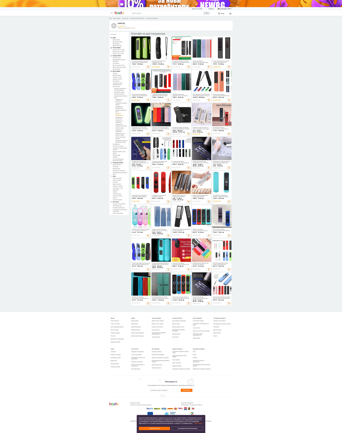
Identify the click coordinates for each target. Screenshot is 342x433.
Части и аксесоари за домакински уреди (118, 159)
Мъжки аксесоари (117, 45)
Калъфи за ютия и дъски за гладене (120, 134)
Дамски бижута (117, 164)
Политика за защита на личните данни (140, 405)
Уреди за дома (116, 155)
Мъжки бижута (116, 168)
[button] (112, 13)
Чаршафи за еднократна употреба (181, 369)
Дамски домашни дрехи (137, 336)
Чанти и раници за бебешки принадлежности (159, 333)
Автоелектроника (117, 205)
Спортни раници (156, 337)
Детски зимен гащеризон (137, 333)
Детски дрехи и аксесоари (119, 67)
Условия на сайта (135, 402)
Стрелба (115, 192)
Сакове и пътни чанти (118, 53)
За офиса (115, 157)
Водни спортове (117, 184)
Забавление (116, 190)
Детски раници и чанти (119, 65)
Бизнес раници (155, 330)
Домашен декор (117, 75)
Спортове (115, 182)
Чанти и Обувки (156, 318)
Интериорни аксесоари (119, 207)
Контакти (113, 336)
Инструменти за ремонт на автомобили (138, 358)
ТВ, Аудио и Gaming (157, 351)
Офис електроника (156, 367)
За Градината (116, 144)
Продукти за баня (117, 77)
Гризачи (195, 357)
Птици (194, 354)
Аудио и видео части (157, 364)
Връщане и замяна (115, 342)
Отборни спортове (117, 199)
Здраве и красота (177, 349)
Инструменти (116, 81)
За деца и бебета (177, 318)
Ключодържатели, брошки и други (120, 173)
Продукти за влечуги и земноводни (198, 361)
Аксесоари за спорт (118, 188)
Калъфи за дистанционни (152, 18)
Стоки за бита (125, 18)
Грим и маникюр (176, 362)
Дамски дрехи (116, 39)
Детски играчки (117, 57)
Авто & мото (134, 349)
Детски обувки (116, 69)
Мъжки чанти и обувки (118, 51)
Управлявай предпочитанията (187, 428)
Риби (194, 351)
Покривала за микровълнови (119, 107)
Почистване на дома (118, 146)
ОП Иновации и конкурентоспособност (191, 405)
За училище (116, 63)
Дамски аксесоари (117, 41)
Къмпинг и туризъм (118, 186)
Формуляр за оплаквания (117, 339)
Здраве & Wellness (176, 366)
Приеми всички (154, 428)
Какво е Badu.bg (115, 320)
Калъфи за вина (119, 128)
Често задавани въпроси (117, 327)
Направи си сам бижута (119, 170)
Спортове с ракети (117, 196)
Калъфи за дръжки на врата (120, 111)
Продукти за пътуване (137, 361)
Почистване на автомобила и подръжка (120, 210)
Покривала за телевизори (119, 121)
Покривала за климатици (119, 100)
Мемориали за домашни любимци (201, 369)
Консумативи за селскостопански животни (201, 365)
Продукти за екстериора (119, 204)
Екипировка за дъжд (119, 92)
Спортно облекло (117, 178)
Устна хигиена (176, 359)
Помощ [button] (211, 9)
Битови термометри (119, 94)
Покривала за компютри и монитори (121, 125)
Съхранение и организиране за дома (120, 148)
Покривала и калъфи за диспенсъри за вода (121, 141)
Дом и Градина (116, 18)
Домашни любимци (198, 349)
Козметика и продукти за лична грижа (180, 352)
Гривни (215, 336)
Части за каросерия (118, 213)
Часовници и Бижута (219, 318)
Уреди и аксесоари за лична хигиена (179, 356)
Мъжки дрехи (116, 43)
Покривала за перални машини (121, 103)
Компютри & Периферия (158, 354)
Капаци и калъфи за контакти (120, 137)
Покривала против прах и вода (137, 18)
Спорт (112, 349)
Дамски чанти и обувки (119, 49)
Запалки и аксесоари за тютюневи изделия (120, 89)
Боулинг (115, 197)
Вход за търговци (197, 9)
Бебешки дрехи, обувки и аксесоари (119, 60)
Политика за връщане (187, 402)
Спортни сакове (117, 194)
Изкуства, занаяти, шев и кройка (119, 152)
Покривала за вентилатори (119, 118)
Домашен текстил (117, 79)
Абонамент (186, 390)
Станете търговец (115, 323)
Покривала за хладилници (119, 130)
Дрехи (133, 318)
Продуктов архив (115, 333)
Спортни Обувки (117, 180)
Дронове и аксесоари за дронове (160, 357)
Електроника (156, 349)
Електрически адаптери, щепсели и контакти (160, 361)
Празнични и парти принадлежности (118, 83)
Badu (110, 18)
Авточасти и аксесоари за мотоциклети (138, 365)
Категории (113, 34)
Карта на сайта (115, 330)
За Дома (115, 73)
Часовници (115, 166)
